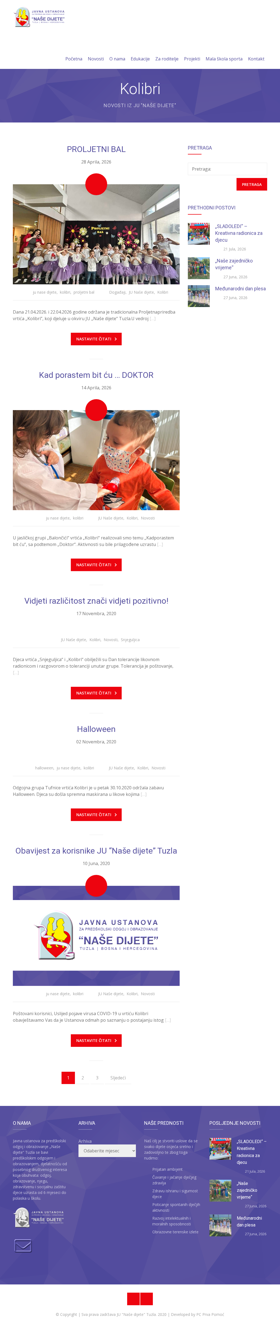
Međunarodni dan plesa (240, 288)
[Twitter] (146, 1299)
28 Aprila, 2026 (96, 162)
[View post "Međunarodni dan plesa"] (199, 296)
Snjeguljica (130, 639)
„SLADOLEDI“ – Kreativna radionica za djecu (238, 233)
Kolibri (162, 292)
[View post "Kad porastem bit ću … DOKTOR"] (96, 460)
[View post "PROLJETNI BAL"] (96, 234)
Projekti (192, 59)
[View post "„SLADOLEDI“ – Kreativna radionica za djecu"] (199, 234)
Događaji (117, 292)
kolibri (65, 292)
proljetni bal (84, 292)
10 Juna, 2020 (96, 863)
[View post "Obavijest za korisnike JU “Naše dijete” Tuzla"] (96, 936)
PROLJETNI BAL (96, 149)
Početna (73, 59)
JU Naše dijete (141, 292)
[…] (153, 319)
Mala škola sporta (224, 59)
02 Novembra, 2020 (96, 742)
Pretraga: (201, 169)
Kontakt (256, 59)
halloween (44, 767)
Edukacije (140, 59)
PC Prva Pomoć (209, 1314)
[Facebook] (133, 1299)
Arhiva (85, 1141)
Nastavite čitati (93, 338)
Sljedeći (118, 1078)
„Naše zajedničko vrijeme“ (247, 1190)
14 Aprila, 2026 (96, 388)
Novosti (96, 59)
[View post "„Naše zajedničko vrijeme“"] (199, 268)
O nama (117, 59)
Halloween (96, 729)
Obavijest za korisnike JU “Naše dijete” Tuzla (96, 850)
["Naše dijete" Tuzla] (39, 17)
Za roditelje (167, 59)
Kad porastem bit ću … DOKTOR (96, 375)
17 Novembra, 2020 (96, 614)
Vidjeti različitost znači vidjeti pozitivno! (96, 601)
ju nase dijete (45, 292)
